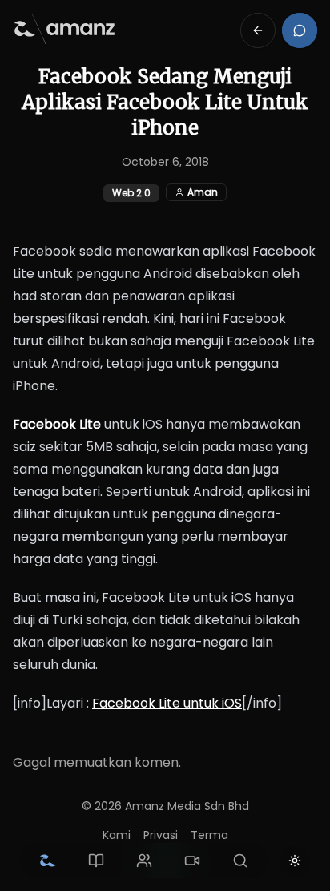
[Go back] (258, 30)
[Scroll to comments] (299, 30)
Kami (117, 835)
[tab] (48, 860)
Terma (209, 835)
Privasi (160, 835)
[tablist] (144, 860)
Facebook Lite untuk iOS (167, 703)
